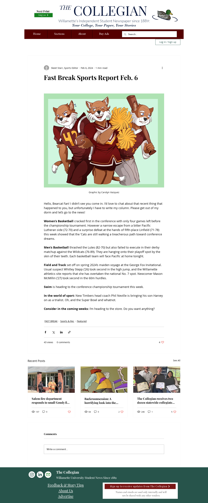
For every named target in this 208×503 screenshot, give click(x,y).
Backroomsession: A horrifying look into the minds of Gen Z (100, 401)
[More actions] (162, 68)
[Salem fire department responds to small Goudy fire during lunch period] (51, 379)
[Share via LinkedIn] (61, 332)
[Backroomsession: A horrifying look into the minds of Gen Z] (104, 379)
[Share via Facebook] (45, 332)
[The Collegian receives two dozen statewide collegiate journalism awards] (156, 379)
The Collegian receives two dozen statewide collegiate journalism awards (155, 400)
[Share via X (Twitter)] (53, 332)
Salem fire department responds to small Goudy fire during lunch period (51, 400)
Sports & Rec (67, 321)
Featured (82, 321)
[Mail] (48, 474)
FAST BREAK (51, 321)
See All (176, 360)
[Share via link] (69, 332)
